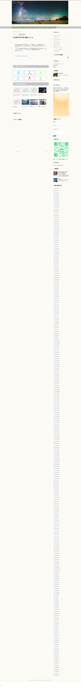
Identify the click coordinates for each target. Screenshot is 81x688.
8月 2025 (55, 211)
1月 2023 (55, 271)
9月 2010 (55, 549)
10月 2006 (56, 623)
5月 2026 (55, 194)
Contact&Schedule (41, 27)
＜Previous (17, 151)
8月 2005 (55, 642)
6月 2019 (55, 354)
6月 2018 (55, 377)
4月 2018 (55, 381)
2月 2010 (55, 563)
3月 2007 (55, 617)
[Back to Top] (1, 686)
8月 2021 (55, 304)
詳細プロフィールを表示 (63, 75)
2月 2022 (55, 292)
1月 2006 (55, 636)
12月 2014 (56, 458)
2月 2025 (55, 223)
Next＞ (47, 151)
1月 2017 (55, 410)
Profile (30, 27)
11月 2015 (56, 437)
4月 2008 (55, 603)
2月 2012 (55, 516)
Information (25, 27)
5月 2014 (55, 472)
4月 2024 (55, 242)
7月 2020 (55, 329)
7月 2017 (55, 399)
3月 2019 (55, 360)
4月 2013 (55, 489)
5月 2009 (55, 580)
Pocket (29, 79)
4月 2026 (55, 196)
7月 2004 (55, 663)
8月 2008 (55, 598)
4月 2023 (55, 265)
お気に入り (56, 41)
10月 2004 (56, 659)
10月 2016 (56, 416)
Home (14, 27)
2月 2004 (55, 671)
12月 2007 (56, 609)
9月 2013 (55, 480)
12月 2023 (56, 250)
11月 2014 (56, 460)
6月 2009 (55, 578)
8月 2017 (55, 397)
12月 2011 (56, 520)
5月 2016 (55, 426)
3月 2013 (55, 491)
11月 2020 (56, 321)
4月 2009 (55, 582)
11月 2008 (56, 592)
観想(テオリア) (57, 45)
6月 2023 (55, 261)
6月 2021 (55, 308)
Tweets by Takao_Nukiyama (58, 165)
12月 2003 (56, 675)
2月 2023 (55, 269)
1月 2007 (55, 621)
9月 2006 (55, 625)
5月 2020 (55, 333)
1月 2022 (55, 294)
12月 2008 (56, 590)
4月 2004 (55, 667)
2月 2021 (55, 315)
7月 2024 (55, 236)
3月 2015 (55, 453)
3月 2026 (55, 198)
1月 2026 (55, 201)
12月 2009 (56, 567)
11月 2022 (56, 275)
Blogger (51, 680)
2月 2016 (55, 431)
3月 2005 (55, 652)
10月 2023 (56, 254)
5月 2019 (55, 356)
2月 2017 (55, 408)
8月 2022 (55, 281)
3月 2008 (55, 605)
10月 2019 (56, 346)
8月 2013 (55, 482)
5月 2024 (55, 240)
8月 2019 (55, 350)
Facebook (47, 27)
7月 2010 (55, 553)
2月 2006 (55, 634)
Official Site (19, 27)
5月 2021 (55, 310)
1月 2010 (55, 565)
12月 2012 (56, 497)
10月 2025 (56, 207)
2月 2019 (55, 362)
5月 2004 (55, 665)
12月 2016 (56, 412)
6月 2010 (55, 555)
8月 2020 (55, 327)
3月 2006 (55, 632)
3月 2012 (55, 514)
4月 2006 (55, 630)
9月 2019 (55, 348)
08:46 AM (20, 50)
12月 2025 (56, 203)
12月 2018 (56, 366)
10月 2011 (56, 524)
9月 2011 (55, 526)
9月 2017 (55, 395)
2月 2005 (55, 654)
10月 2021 (56, 300)
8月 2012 (55, 505)
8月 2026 (55, 188)
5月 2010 (55, 557)
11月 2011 (56, 522)
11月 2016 (56, 414)
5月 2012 (55, 511)
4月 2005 (55, 650)
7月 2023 (55, 259)
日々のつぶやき (57, 35)
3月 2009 (55, 584)
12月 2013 (56, 478)
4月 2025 (55, 219)
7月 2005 (55, 644)
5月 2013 (55, 487)
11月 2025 (56, 205)
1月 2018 (55, 387)
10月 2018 (56, 370)
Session (34, 27)
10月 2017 (56, 393)
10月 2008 (56, 594)
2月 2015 (55, 455)
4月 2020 (55, 335)
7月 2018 (55, 375)
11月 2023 (56, 252)
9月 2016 (55, 418)
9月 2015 (55, 441)
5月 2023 (55, 263)
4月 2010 (55, 559)
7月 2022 (55, 283)
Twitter (18, 73)
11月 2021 (56, 298)
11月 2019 (56, 344)
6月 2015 (55, 447)
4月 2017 (55, 404)
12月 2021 (56, 296)
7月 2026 (55, 190)
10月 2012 (56, 501)
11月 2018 (56, 368)
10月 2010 (56, 547)
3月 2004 (55, 669)
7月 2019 (55, 352)
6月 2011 (55, 532)
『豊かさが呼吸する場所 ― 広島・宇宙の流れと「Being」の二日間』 (63, 172)
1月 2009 (55, 588)
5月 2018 (55, 379)
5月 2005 (55, 648)
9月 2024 (55, 232)
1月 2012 (55, 518)
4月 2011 (55, 536)
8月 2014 (55, 466)
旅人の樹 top (57, 85)
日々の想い (56, 37)
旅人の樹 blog (18, 2)
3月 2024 (55, 244)
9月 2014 (55, 464)
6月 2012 (55, 509)
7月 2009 (55, 576)
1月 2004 (55, 673)
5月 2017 (55, 402)
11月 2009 (56, 569)
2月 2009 (55, 586)
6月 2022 (55, 285)
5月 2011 (55, 534)
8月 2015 (55, 443)
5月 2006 (55, 628)
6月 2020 (55, 331)
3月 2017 (55, 406)
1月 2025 (55, 225)
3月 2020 (55, 337)
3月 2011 (55, 538)
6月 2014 (55, 470)
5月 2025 (55, 217)
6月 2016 (55, 424)
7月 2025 (55, 213)
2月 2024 (55, 246)
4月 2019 (55, 358)
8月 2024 (55, 234)
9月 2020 (55, 325)
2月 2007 (55, 619)
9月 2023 (55, 256)
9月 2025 (55, 209)
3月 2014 (55, 476)
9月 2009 (55, 572)
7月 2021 (55, 306)
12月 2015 (56, 435)
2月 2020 (55, 339)
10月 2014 (56, 462)
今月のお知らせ (57, 39)
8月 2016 (55, 420)
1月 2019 (55, 364)
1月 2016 (55, 433)
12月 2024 (56, 227)
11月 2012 (56, 499)
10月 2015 (56, 439)
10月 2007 (56, 613)
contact (59, 178)
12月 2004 (56, 657)
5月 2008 (55, 601)
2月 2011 (55, 540)
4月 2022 (55, 288)
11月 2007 (56, 611)
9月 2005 (55, 640)
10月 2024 (56, 230)
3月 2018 (55, 383)
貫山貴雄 (61, 73)
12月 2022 (56, 273)
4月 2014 (55, 474)
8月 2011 (55, 528)
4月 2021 (55, 312)
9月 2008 (55, 596)
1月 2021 (55, 317)
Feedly (40, 79)
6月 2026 (55, 192)
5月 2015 (55, 449)
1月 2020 (55, 341)
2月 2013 (55, 493)
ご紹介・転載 (57, 43)
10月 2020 (56, 323)
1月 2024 (55, 248)
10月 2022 (56, 277)
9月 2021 (55, 302)
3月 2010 (55, 561)
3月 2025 (55, 221)
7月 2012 (55, 507)
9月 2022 (55, 279)
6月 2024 (55, 238)
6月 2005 (55, 646)
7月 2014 (55, 468)
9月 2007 (55, 615)
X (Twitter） (53, 27)
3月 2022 (55, 290)
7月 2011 (55, 530)
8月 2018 (55, 373)
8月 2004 (55, 661)
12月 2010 (56, 543)
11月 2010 (56, 545)
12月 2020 (56, 319)
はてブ (18, 78)
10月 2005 (56, 638)
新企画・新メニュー (57, 47)
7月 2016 (55, 422)
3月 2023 (55, 267)
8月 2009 (55, 574)
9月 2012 (55, 503)
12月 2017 (56, 389)
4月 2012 (55, 513)
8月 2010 (55, 551)
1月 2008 (55, 607)
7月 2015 (55, 445)
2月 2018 (55, 385)
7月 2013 (55, 484)
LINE (40, 72)
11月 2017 (56, 391)
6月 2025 (55, 215)
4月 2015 (55, 451)
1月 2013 (55, 495)
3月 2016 (55, 429)
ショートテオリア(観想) (58, 49)
